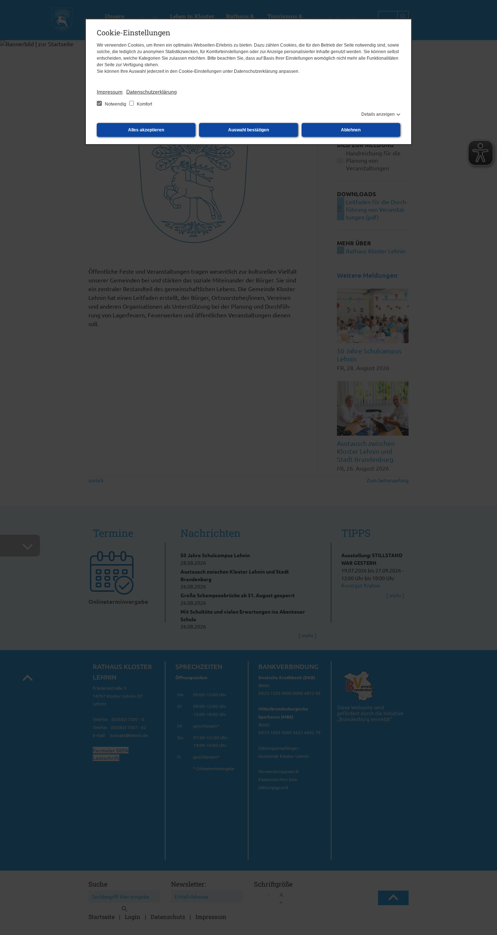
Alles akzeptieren (146, 129)
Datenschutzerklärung (151, 92)
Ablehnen (351, 129)
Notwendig (115, 104)
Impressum (110, 92)
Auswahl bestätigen (248, 129)
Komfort (144, 104)
